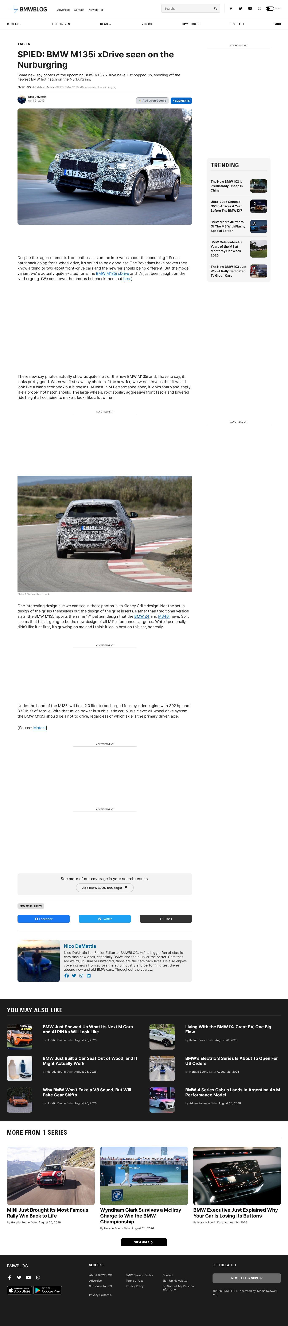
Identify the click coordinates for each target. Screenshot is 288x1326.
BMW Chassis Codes (139, 1275)
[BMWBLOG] (41, 1266)
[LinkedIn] (88, 975)
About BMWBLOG (100, 1275)
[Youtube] (250, 8)
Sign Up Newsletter (175, 1280)
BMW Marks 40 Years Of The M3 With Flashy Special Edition (228, 226)
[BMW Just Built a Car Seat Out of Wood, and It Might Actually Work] (19, 1058)
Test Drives (61, 24)
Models (12, 24)
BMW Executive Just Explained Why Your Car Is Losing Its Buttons (235, 1213)
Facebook (45, 919)
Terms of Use (135, 1280)
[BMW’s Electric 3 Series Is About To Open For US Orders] (162, 1058)
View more (142, 1242)
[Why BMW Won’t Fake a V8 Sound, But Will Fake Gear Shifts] (19, 1089)
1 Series (23, 44)
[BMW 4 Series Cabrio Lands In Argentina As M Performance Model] (162, 1089)
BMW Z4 (141, 616)
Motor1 (39, 728)
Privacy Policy (135, 1286)
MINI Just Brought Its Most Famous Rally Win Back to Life (47, 1213)
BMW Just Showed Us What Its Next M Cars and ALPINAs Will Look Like (88, 1029)
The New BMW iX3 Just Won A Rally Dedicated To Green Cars (228, 271)
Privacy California (100, 1295)
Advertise (63, 9)
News (104, 24)
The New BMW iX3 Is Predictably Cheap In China (227, 186)
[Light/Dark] (270, 9)
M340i (163, 616)
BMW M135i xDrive (112, 273)
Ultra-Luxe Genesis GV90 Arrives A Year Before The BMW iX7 (226, 206)
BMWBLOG (24, 87)
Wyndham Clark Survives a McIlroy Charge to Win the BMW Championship (140, 1216)
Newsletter (96, 9)
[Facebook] (231, 8)
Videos (147, 24)
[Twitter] (240, 8)
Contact (79, 9)
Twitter (106, 919)
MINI (278, 24)
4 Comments (181, 100)
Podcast (237, 24)
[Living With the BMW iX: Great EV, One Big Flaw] (162, 1026)
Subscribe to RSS (100, 1286)
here (127, 278)
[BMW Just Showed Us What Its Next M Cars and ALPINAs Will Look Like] (19, 1026)
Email (168, 919)
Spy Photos (191, 24)
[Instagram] (259, 8)
